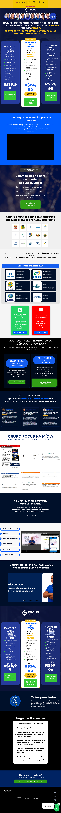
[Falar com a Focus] (57, 805)
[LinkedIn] (55, 800)
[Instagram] (55, 796)
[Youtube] (55, 804)
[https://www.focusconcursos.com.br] (8, 791)
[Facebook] (55, 792)
